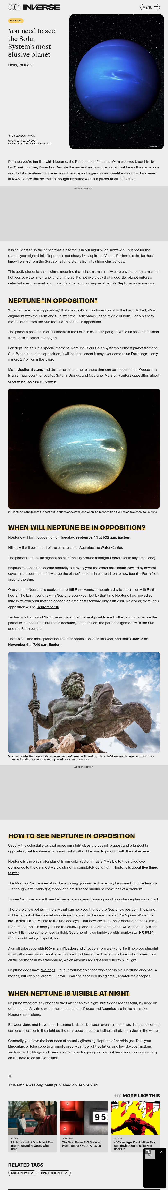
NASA (154, 512)
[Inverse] (41, 7)
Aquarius (70, 915)
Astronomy (20, 1173)
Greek (19, 167)
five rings (48, 970)
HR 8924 (146, 932)
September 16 (48, 607)
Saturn (36, 370)
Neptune (124, 283)
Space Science (52, 1173)
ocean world (110, 173)
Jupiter (24, 370)
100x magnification (60, 948)
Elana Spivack (25, 135)
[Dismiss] (161, 1151)
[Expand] (148, 1151)
